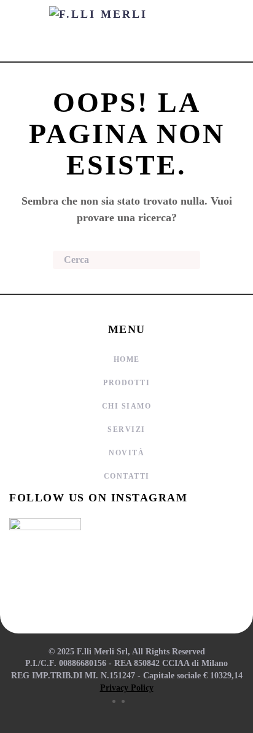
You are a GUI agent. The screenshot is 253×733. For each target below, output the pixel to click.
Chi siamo (127, 406)
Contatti (127, 476)
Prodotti (126, 382)
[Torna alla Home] (126, 30)
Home (127, 359)
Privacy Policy (127, 687)
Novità (126, 453)
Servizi (126, 429)
